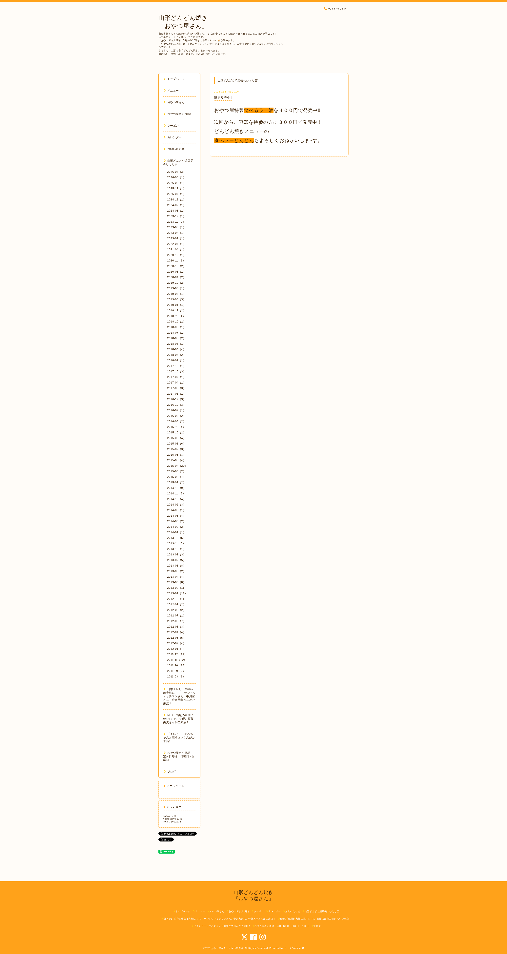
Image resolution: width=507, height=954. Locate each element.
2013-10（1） (176, 548)
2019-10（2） (176, 282)
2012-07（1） (176, 615)
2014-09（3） (176, 504)
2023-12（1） (176, 216)
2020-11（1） (176, 260)
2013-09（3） (176, 554)
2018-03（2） (176, 354)
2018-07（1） (176, 332)
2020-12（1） (176, 255)
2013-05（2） (176, 571)
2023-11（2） (176, 221)
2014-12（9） (176, 487)
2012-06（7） (176, 621)
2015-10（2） (176, 432)
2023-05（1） (176, 227)
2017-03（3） (176, 388)
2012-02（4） (176, 643)
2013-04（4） (176, 576)
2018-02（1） (176, 360)
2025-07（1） (176, 194)
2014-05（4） (176, 515)
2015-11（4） (176, 426)
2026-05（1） (176, 182)
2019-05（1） (176, 293)
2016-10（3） (176, 404)
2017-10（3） (176, 371)
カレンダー (174, 137)
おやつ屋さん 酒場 (179, 113)
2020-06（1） (176, 271)
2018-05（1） (176, 343)
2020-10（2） (176, 266)
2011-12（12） (177, 654)
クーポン (173, 125)
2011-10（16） (177, 665)
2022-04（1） (176, 243)
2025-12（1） (176, 188)
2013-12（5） (176, 537)
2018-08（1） (176, 327)
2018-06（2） (176, 338)
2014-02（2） (176, 526)
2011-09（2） (176, 671)
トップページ (176, 78)
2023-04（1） (176, 232)
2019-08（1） (176, 288)
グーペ (287, 948)
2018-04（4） (176, 349)
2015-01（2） (176, 482)
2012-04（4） (176, 632)
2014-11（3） (176, 493)
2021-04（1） (176, 249)
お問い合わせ (176, 149)
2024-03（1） (176, 210)
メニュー (173, 90)
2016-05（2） (176, 415)
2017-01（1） (176, 393)
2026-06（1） (176, 177)
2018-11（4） (176, 316)
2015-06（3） (176, 454)
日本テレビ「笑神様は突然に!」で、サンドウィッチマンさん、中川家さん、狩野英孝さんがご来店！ (179, 696)
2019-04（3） (176, 299)
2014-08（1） (176, 510)
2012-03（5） (176, 637)
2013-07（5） (176, 560)
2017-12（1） (176, 365)
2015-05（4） (176, 460)
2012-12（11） (177, 598)
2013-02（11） (177, 587)
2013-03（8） (176, 582)
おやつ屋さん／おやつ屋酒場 (227, 948)
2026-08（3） (176, 171)
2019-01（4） (176, 304)
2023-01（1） (176, 238)
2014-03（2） (176, 521)
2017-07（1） (176, 377)
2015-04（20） (177, 465)
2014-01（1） (176, 532)
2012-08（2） (176, 610)
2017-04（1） (176, 382)
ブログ (171, 771)
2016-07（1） (176, 410)
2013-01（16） (177, 593)
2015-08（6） (176, 443)
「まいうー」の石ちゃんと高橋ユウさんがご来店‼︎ (179, 737)
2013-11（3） (176, 543)
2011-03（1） (176, 676)
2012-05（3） (176, 626)
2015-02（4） (176, 476)
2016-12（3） (176, 399)
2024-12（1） (176, 199)
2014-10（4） (176, 499)
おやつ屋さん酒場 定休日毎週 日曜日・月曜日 (179, 756)
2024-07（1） (176, 205)
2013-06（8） (176, 565)
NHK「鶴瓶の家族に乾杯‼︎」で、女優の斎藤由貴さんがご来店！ (178, 719)
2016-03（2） (176, 421)
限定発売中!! (223, 97)
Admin (297, 948)
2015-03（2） (176, 471)
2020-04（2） (176, 277)
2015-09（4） (176, 438)
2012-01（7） (176, 648)
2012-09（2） (176, 604)
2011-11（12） (177, 659)
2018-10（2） (176, 321)
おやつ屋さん (176, 102)
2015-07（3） (176, 449)
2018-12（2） (176, 310)
